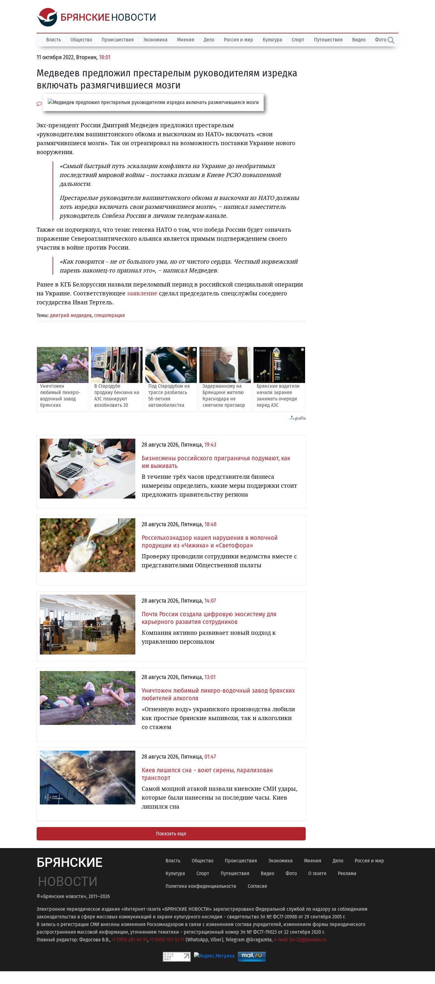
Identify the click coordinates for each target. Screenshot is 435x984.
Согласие (257, 886)
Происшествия (118, 40)
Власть (53, 40)
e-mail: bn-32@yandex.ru (300, 940)
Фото (291, 873)
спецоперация (109, 315)
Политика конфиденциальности (201, 886)
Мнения (185, 40)
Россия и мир (238, 40)
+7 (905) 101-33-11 (167, 940)
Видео (359, 40)
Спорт (298, 40)
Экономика (155, 40)
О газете (317, 873)
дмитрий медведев (71, 315)
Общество (81, 40)
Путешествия (328, 40)
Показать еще (171, 834)
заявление (142, 293)
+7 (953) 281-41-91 (129, 940)
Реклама (347, 873)
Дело (209, 40)
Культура (272, 40)
